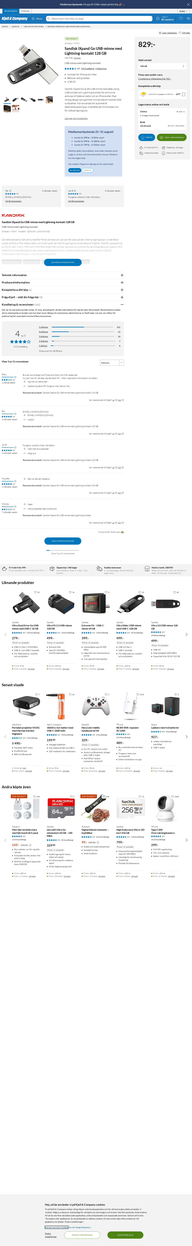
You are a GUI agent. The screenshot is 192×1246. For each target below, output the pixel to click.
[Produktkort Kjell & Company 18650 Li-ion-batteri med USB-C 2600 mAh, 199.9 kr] (61, 706)
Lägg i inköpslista (169, 33)
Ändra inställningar (51, 1235)
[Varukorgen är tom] (188, 18)
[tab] (10, 11)
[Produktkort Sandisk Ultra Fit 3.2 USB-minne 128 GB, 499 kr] (61, 604)
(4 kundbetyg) (171, 731)
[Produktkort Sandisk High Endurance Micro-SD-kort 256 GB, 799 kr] (130, 808)
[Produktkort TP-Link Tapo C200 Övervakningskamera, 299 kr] (165, 808)
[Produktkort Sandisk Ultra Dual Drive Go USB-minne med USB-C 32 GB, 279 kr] (26, 604)
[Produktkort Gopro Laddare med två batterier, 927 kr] (165, 706)
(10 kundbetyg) (102, 633)
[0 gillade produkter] (181, 18)
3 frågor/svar (101, 68)
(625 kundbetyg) (102, 837)
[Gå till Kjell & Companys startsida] (16, 18)
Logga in (87, 170)
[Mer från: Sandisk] (13, 216)
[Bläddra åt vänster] (5, 634)
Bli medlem (75, 170)
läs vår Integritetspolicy (80, 1227)
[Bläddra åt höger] (186, 634)
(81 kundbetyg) (67, 840)
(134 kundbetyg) (137, 837)
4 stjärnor (43, 331)
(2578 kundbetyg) (123, 737)
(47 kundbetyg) (137, 633)
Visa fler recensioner (63, 541)
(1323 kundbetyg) (19, 839)
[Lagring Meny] (21, 26)
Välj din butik (145, 125)
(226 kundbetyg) (67, 633)
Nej (119, 400)
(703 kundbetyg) (33, 633)
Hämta (149, 137)
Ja (113, 400)
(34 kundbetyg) (67, 735)
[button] (7, 100)
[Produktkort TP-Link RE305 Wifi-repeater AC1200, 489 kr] (130, 706)
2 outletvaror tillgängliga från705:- (154, 78)
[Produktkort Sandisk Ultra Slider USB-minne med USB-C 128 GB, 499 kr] (130, 604)
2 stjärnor (43, 341)
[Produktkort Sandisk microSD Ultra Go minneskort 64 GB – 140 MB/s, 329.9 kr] (61, 808)
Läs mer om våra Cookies (56, 1227)
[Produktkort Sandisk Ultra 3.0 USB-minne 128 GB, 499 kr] (165, 604)
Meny (39, 18)
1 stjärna (43, 345)
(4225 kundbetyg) (158, 839)
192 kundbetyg (87, 68)
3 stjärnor (43, 336)
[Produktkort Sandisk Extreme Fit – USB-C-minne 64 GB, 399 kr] (96, 604)
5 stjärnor (43, 327)
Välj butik (31, 669)
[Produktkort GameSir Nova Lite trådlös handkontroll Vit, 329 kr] (96, 706)
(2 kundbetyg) (32, 738)
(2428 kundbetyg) (158, 635)
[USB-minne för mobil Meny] (45, 26)
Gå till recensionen (13, 201)
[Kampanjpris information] (30, 845)
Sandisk (77, 58)
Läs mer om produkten (76, 118)
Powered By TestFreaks (109, 532)
